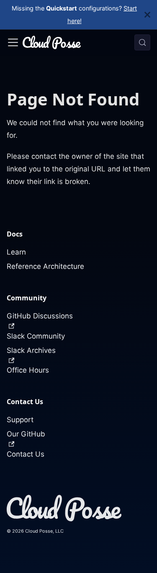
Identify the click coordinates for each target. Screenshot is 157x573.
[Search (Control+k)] (142, 42)
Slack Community (36, 336)
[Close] (150, 14)
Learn (16, 252)
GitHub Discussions (40, 316)
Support (20, 419)
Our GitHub (26, 434)
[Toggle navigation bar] (13, 42)
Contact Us (25, 454)
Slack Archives (31, 350)
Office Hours (28, 370)
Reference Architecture (45, 266)
